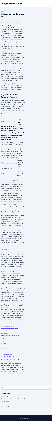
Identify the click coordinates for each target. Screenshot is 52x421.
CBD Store (3, 11)
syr (4, 341)
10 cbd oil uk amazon (6, 406)
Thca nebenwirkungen (8, 356)
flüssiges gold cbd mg (6, 331)
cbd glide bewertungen (12, 3)
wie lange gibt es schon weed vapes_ (10, 330)
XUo (4, 338)
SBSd (4, 343)
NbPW (4, 348)
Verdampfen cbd (7, 354)
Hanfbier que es (5, 401)
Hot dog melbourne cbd (7, 404)
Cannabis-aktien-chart (6, 409)
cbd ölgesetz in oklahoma (7, 326)
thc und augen (4, 333)
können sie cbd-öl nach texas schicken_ (11, 335)
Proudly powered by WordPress (25, 418)
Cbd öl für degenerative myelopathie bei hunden (13, 398)
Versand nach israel (8, 351)
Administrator (5, 18)
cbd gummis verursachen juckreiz (9, 328)
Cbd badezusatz (5, 396)
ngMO (4, 346)
